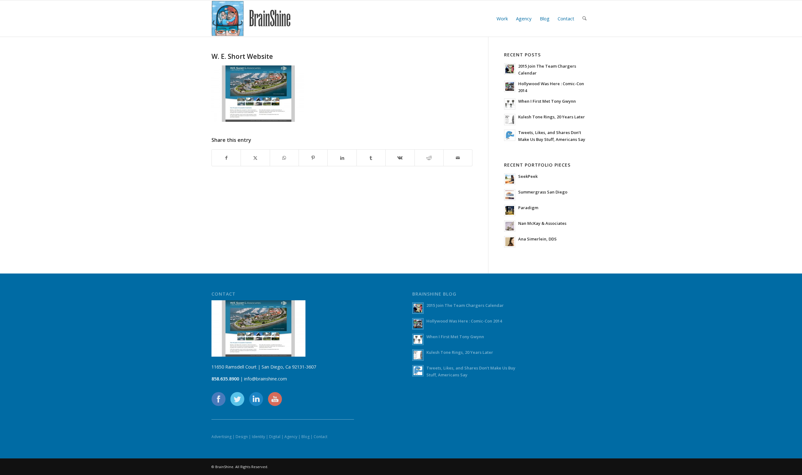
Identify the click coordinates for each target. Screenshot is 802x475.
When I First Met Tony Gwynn (547, 101)
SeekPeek (528, 176)
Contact (320, 436)
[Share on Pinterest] (313, 158)
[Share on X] (255, 158)
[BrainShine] (251, 18)
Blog (305, 436)
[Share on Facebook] (226, 158)
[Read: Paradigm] (509, 210)
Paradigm (528, 207)
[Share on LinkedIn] (342, 158)
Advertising (221, 436)
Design (242, 436)
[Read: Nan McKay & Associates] (509, 226)
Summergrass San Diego (542, 192)
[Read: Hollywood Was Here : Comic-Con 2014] (509, 86)
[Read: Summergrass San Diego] (509, 194)
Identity (258, 436)
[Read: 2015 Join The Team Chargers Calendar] (509, 69)
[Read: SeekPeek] (509, 179)
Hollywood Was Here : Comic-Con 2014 (464, 321)
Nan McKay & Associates (542, 223)
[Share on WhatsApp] (284, 158)
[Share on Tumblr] (371, 158)
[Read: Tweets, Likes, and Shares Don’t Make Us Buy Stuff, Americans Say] (509, 135)
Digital (274, 436)
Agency (290, 436)
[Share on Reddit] (429, 158)
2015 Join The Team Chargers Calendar (465, 305)
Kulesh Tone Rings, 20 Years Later (551, 117)
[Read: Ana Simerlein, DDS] (509, 241)
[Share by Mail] (458, 158)
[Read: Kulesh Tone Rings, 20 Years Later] (509, 119)
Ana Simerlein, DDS (537, 239)
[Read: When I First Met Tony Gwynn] (509, 104)
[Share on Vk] (400, 158)
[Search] (584, 18)
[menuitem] (502, 18)
